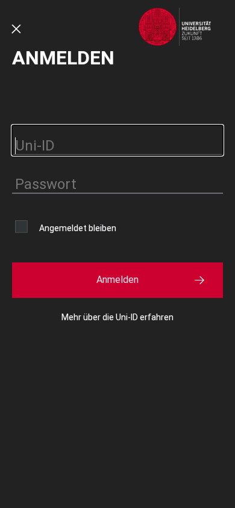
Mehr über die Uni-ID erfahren (117, 317)
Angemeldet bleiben (77, 228)
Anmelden (117, 279)
